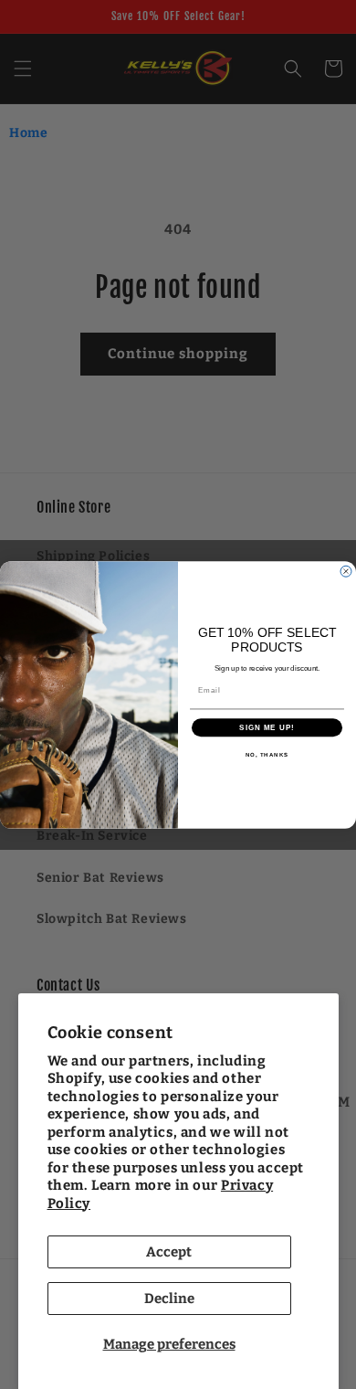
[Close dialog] (345, 571)
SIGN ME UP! (267, 727)
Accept (169, 1252)
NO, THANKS (267, 754)
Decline (169, 1298)
